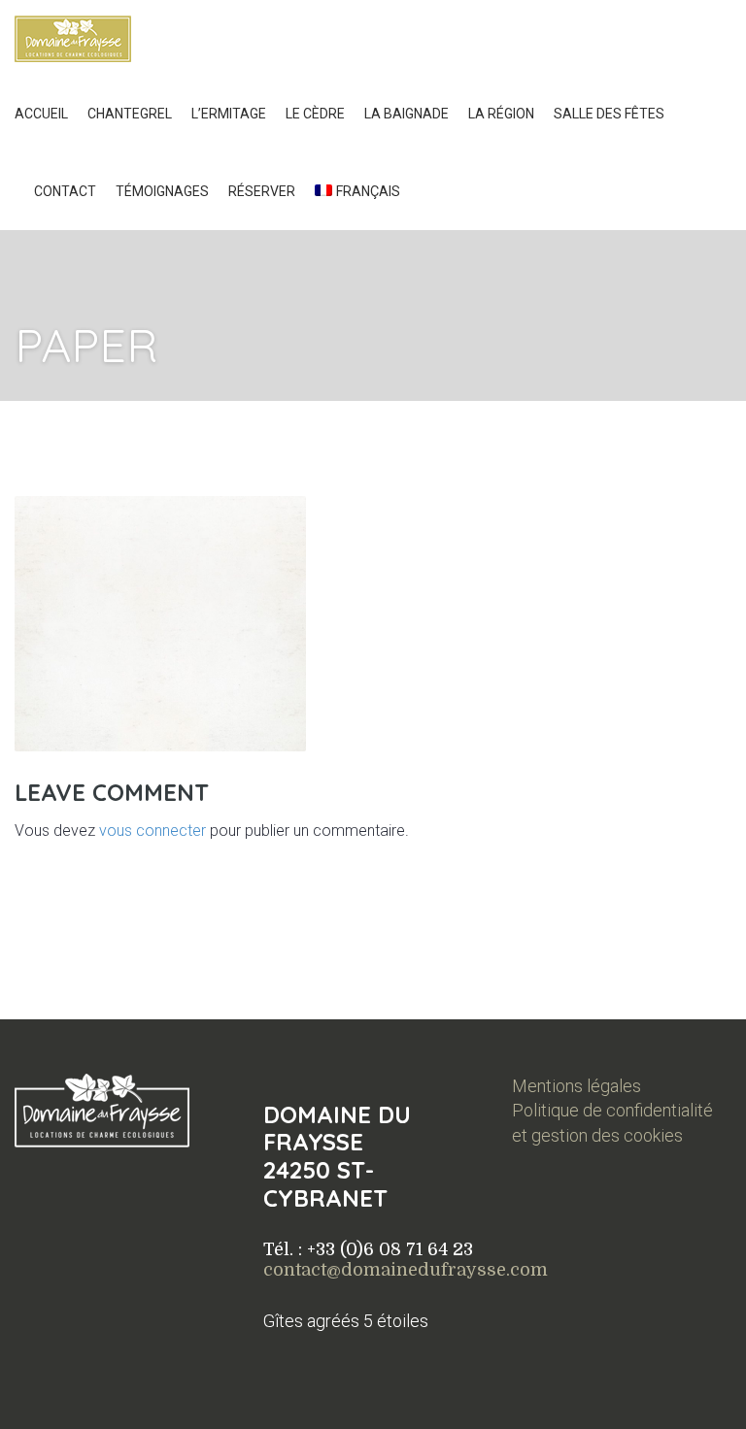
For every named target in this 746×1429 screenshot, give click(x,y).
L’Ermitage (228, 113)
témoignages (162, 191)
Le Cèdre (315, 113)
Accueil (41, 113)
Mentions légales (576, 1086)
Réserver (261, 191)
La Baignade (406, 113)
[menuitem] (357, 191)
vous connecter (152, 830)
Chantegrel (129, 113)
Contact (65, 191)
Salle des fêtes (609, 113)
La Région (501, 113)
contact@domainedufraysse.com (405, 1269)
